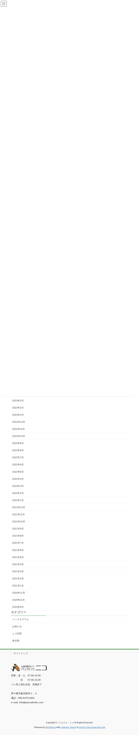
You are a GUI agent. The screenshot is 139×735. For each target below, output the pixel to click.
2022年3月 (18, 486)
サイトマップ (21, 653)
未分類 (15, 640)
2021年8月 (18, 535)
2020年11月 (18, 599)
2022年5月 (18, 471)
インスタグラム (20, 619)
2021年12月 (18, 507)
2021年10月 (18, 521)
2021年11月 (18, 514)
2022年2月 (18, 493)
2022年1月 (18, 500)
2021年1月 (18, 585)
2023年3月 (18, 400)
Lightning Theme (68, 727)
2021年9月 (18, 528)
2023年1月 (18, 414)
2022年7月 (18, 457)
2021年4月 (18, 564)
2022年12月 (18, 422)
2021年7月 (18, 542)
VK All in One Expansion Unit (91, 727)
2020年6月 (18, 607)
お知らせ (17, 626)
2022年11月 (18, 429)
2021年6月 (18, 550)
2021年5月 (18, 557)
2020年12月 (18, 592)
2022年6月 (18, 464)
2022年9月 (18, 443)
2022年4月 (18, 479)
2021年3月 (18, 571)
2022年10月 (18, 436)
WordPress (51, 727)
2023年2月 (18, 407)
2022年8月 (18, 450)
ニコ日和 (17, 633)
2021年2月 (18, 578)
